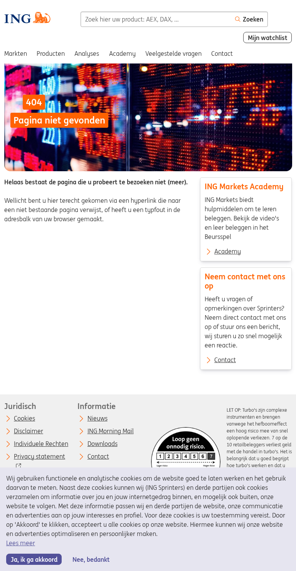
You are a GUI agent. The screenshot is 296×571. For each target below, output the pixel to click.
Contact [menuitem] (222, 53)
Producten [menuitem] (51, 53)
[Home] (27, 18)
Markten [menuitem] (15, 53)
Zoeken (253, 19)
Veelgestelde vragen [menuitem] (173, 53)
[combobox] (155, 19)
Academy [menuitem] (122, 53)
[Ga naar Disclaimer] (185, 461)
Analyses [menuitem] (86, 53)
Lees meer (20, 543)
